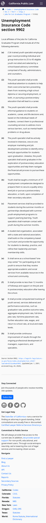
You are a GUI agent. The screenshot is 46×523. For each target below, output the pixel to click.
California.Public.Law (21, 3)
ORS (19, 509)
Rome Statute (19, 516)
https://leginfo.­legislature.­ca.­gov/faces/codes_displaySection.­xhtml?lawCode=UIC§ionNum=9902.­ (22, 361)
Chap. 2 (22, 12)
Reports (4, 477)
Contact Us (6, 473)
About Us (5, 466)
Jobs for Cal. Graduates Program (17, 14)
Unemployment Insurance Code (26, 9)
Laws (15, 505)
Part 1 (14, 12)
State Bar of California (15, 416)
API (2, 469)
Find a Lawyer (7, 458)
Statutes (16, 497)
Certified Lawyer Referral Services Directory (20, 425)
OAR (15, 509)
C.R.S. (15, 493)
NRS (14, 501)
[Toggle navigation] (41, 3)
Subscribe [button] (7, 397)
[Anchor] (20, 46)
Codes (9, 9)
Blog (3, 462)
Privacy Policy (7, 485)
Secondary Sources (10, 481)
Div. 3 (7, 12)
